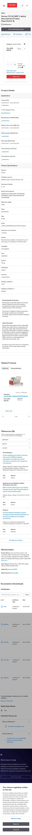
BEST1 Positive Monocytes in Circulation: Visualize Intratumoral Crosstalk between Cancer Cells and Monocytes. (15, 489)
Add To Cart (16, 76)
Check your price (11, 70)
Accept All (16, 829)
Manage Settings (16, 818)
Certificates (19, 34)
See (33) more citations (16, 540)
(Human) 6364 (14, 573)
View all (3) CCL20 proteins (16, 29)
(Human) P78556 (12, 569)
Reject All (16, 824)
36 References (7, 24)
